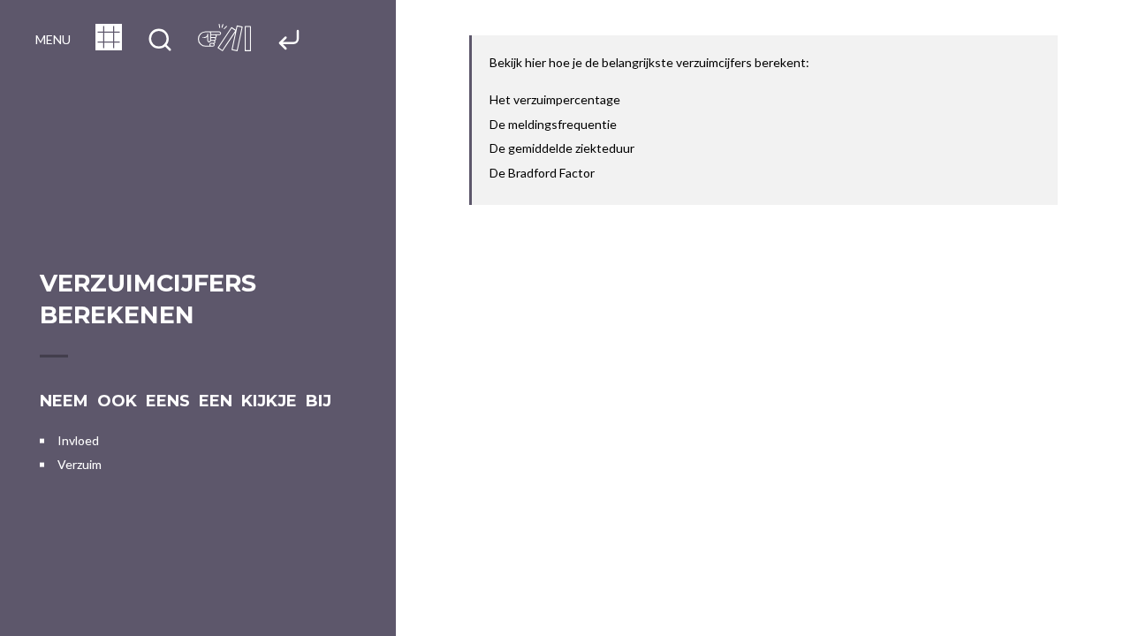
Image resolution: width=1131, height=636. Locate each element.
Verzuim (79, 464)
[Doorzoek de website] (160, 41)
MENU (53, 39)
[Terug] (289, 41)
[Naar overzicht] (109, 45)
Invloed (78, 440)
